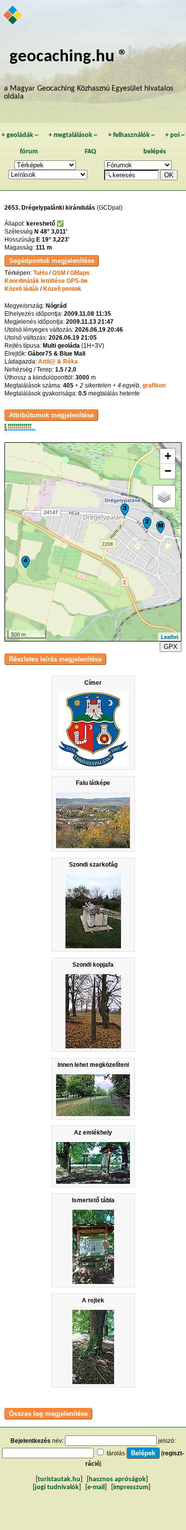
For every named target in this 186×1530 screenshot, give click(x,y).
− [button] (168, 471)
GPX (171, 646)
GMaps (80, 272)
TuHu (40, 272)
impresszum (130, 1487)
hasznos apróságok (117, 1479)
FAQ (90, 151)
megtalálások (73, 135)
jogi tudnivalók (57, 1487)
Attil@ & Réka (58, 361)
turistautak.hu (59, 1479)
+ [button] (168, 456)
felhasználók (131, 135)
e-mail (96, 1487)
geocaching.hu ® (68, 57)
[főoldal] (13, 15)
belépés (154, 151)
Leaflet (170, 636)
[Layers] (164, 497)
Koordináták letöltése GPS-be (46, 280)
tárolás (116, 1453)
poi (175, 135)
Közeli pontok (62, 288)
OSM (58, 272)
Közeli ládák (21, 288)
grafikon (154, 385)
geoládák (19, 135)
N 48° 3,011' (50, 231)
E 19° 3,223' (52, 239)
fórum (29, 151)
